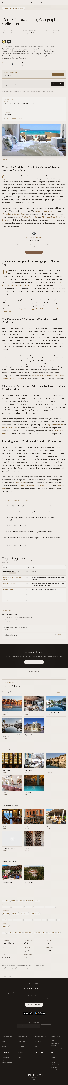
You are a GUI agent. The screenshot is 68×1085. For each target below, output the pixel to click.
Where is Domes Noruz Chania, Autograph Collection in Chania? (27, 512)
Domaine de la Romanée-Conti (57, 1040)
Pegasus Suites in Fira (55, 425)
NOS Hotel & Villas (9, 428)
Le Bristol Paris (22, 1044)
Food (19, 1055)
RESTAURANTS (6, 1034)
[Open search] (3, 2)
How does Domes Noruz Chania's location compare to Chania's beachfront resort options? (32, 538)
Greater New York (6, 1055)
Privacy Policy (54, 1067)
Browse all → (61, 692)
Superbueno (38, 1041)
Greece (9, 16)
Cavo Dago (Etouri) (22, 309)
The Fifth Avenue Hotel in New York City (37, 486)
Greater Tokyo (5, 1057)
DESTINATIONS (6, 1052)
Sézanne (4, 1046)
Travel (20, 1060)
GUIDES (20, 1052)
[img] (4, 42)
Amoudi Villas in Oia (52, 361)
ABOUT (53, 1052)
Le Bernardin (5, 1039)
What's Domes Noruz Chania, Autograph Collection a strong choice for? (29, 546)
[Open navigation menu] (65, 2)
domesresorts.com (9, 109)
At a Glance (8, 896)
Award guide (60, 627)
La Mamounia (21, 1039)
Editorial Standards (56, 1065)
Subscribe (46, 1026)
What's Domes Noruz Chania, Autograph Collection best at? (25, 526)
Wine (19, 1057)
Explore (53, 1055)
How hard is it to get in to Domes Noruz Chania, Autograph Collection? (29, 532)
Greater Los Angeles (7, 1062)
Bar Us (36, 1044)
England (4, 1060)
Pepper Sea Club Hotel (39, 309)
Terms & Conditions (56, 1070)
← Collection (6, 12)
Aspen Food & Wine (40, 1055)
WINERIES (54, 1034)
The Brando (21, 1046)
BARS (36, 1034)
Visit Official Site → (34, 671)
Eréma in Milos (8, 364)
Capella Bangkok (22, 1036)
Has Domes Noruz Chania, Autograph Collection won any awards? (27, 506)
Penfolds (53, 1045)
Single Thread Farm (7, 1036)
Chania (4, 16)
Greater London (6, 1065)
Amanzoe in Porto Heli (41, 376)
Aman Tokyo (21, 1041)
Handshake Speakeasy (40, 1036)
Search (53, 1057)
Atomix (3, 1041)
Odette (4, 1044)
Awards (53, 1062)
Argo (36, 1046)
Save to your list (33, 64)
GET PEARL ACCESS (34, 1004)
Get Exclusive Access (34, 662)
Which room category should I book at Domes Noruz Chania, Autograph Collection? (29, 518)
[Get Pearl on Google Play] (40, 1013)
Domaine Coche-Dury (56, 1048)
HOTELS (20, 1034)
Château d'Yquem (55, 1036)
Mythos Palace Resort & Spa (13, 214)
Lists (52, 1060)
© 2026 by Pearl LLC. (34, 1077)
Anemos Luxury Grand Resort (46, 211)
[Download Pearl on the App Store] (28, 1013)
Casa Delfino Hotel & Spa (28, 217)
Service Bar (38, 1039)
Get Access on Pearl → (34, 252)
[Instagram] (34, 1080)
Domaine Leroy (55, 1043)
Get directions (8, 114)
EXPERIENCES (39, 1052)
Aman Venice (20, 483)
